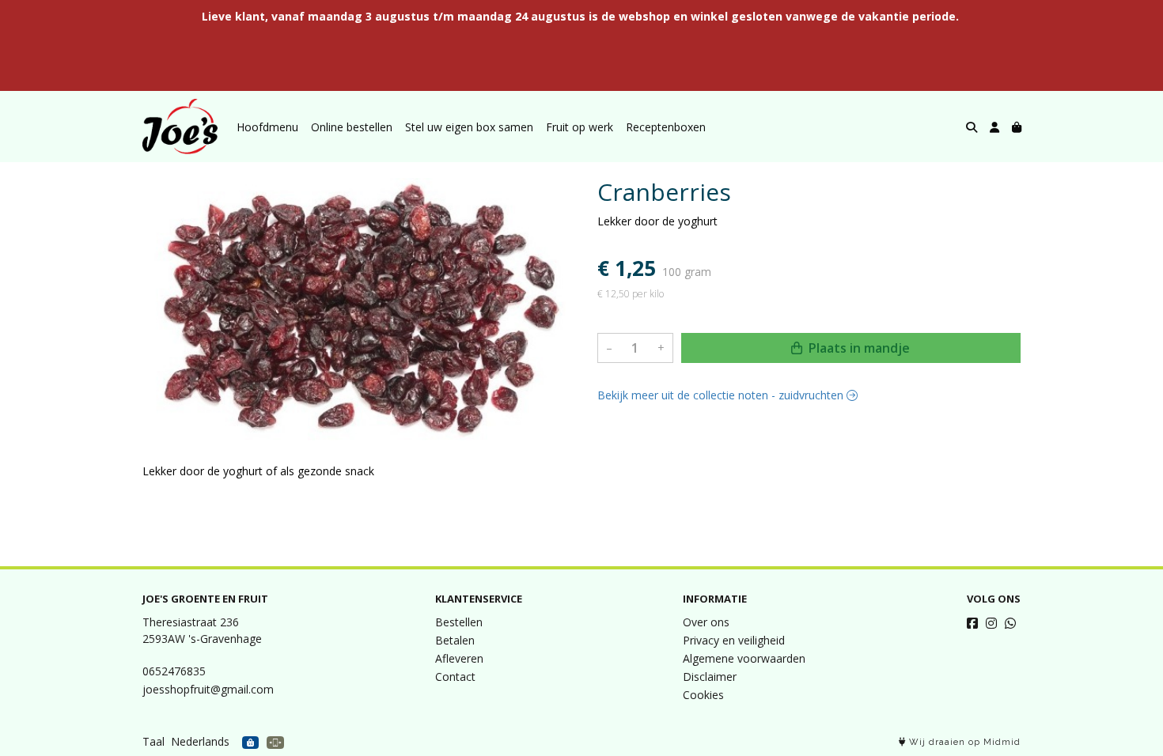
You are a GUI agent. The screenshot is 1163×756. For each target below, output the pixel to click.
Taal (153, 741)
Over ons (706, 621)
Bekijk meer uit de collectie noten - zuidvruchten (722, 395)
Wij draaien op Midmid (963, 742)
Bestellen (459, 621)
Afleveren (459, 658)
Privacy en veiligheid (734, 640)
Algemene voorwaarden (744, 658)
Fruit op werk (579, 126)
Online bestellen (351, 126)
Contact (455, 676)
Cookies (703, 694)
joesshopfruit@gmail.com (208, 689)
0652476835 (174, 671)
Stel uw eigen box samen (469, 126)
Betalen (455, 640)
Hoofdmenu (267, 126)
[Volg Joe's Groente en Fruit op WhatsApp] (1010, 623)
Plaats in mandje (857, 348)
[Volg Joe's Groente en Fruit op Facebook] (972, 623)
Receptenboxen (666, 126)
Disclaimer (710, 676)
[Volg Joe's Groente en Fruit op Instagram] (991, 623)
